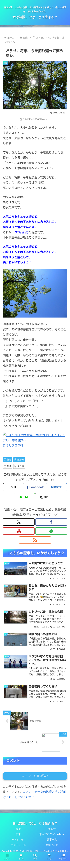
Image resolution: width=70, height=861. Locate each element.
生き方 (20, 459)
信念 (9, 459)
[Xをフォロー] (19, 522)
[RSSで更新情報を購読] (35, 540)
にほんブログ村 (13, 445)
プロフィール (18, 844)
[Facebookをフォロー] (51, 522)
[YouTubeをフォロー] (19, 531)
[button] (45, 497)
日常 (18, 834)
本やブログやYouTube (51, 834)
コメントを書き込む (35, 775)
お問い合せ (52, 844)
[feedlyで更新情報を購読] (51, 531)
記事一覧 (52, 839)
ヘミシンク (18, 839)
